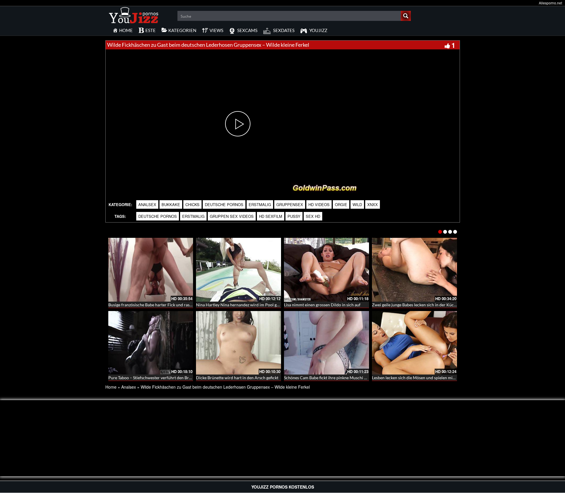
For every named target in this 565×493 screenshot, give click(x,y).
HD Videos (319, 204)
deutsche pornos (157, 216)
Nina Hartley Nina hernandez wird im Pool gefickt (241, 304)
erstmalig (260, 204)
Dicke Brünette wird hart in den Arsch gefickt (237, 377)
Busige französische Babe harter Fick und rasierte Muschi (160, 304)
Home (111, 387)
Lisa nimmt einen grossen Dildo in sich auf (322, 304)
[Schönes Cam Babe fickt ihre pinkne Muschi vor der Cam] (326, 343)
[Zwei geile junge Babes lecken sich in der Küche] (414, 270)
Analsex (147, 204)
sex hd (313, 216)
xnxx (372, 204)
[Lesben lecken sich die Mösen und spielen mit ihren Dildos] (414, 343)
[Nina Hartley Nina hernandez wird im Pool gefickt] (238, 270)
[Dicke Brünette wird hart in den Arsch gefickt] (238, 343)
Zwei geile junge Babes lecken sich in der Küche (415, 304)
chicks (192, 204)
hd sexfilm (270, 216)
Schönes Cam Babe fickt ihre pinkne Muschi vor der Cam (335, 377)
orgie (341, 204)
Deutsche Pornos (224, 204)
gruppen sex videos (232, 216)
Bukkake (171, 204)
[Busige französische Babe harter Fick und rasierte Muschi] (150, 270)
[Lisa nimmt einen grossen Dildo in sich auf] (326, 270)
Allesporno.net (550, 3)
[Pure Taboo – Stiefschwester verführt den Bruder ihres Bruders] (150, 343)
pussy (294, 216)
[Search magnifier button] (406, 16)
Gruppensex (289, 204)
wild (357, 204)
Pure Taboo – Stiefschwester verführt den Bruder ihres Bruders (165, 377)
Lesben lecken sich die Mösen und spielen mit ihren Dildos (425, 377)
